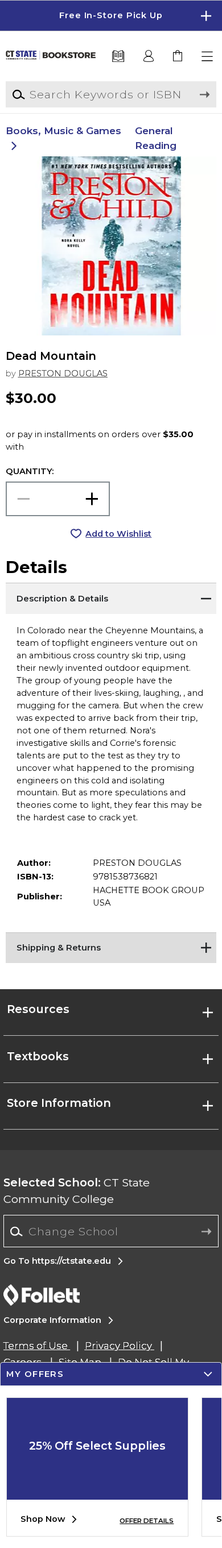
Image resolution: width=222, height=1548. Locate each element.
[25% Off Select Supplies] (97, 1491)
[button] (111, 16)
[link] (178, 56)
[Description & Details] (111, 597)
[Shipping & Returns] (111, 946)
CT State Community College (76, 1191)
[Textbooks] (118, 56)
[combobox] (111, 1231)
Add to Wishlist (118, 534)
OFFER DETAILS (147, 1521)
